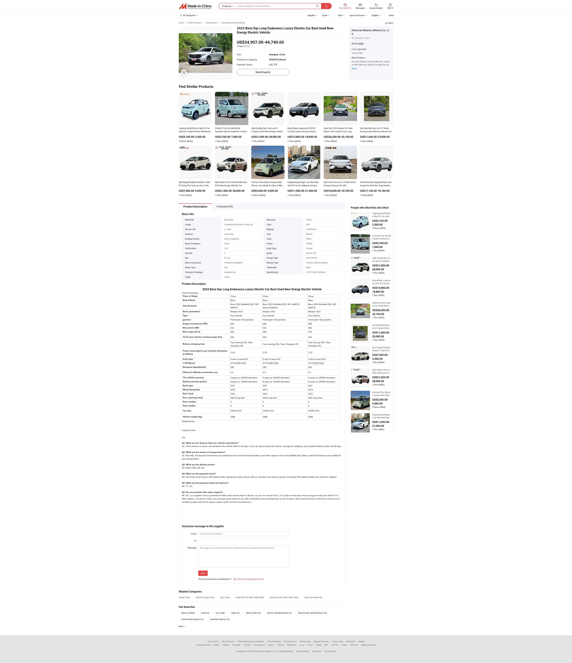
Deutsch (280, 645)
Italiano (271, 645)
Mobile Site (350, 641)
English (216, 645)
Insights (361, 641)
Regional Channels (321, 641)
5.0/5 (361, 43)
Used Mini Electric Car (220, 619)
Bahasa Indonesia (368, 645)
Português (236, 645)
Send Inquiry (263, 72)
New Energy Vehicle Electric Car (312, 612)
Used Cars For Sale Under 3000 (284, 597)
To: (195, 540)
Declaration (316, 651)
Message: (192, 547)
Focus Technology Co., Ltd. (267, 651)
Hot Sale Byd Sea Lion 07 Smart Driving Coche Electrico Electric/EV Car (381, 327)
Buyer (325, 15)
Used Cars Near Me (313, 597)
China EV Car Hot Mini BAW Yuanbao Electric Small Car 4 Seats (381, 237)
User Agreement (302, 651)
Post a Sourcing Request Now (248, 579)
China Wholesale (274, 641)
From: (193, 533)
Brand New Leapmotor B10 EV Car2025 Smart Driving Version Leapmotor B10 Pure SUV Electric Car (381, 282)
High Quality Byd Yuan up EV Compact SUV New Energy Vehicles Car (381, 260)
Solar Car (235, 612)
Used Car (205, 612)
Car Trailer (220, 612)
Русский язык (259, 645)
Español (226, 645)
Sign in (390, 7)
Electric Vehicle (188, 612)
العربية (301, 645)
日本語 (318, 645)
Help (340, 15)
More (354, 68)
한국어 (310, 645)
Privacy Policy (330, 651)
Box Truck (225, 597)
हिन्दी (326, 645)
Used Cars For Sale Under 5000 (250, 597)
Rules (391, 15)
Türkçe (344, 645)
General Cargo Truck (205, 597)
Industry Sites (305, 641)
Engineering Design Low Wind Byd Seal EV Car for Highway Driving (381, 416)
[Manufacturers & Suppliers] (195, 6)
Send (203, 573)
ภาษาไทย (334, 645)
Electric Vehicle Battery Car (279, 612)
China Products (228, 641)
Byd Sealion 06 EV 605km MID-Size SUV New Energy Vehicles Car (381, 371)
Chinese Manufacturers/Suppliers (250, 641)
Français (247, 645)
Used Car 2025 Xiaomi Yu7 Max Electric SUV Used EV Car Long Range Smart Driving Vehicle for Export (381, 304)
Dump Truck (184, 597)
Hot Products (213, 641)
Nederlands (291, 645)
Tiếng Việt (354, 645)
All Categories (189, 15)
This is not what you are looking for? (214, 579)
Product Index (337, 641)
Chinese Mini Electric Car (192, 619)
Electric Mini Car (253, 612)
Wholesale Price (290, 641)
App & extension (356, 15)
